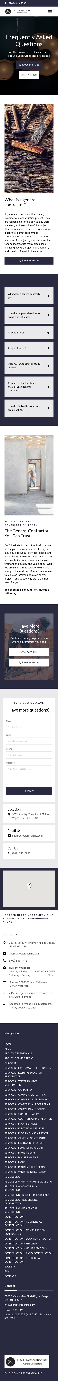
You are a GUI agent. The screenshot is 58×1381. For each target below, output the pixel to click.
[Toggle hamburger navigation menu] (50, 11)
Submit (29, 791)
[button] (29, 886)
